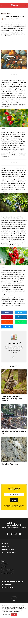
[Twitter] (11, 534)
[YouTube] (20, 534)
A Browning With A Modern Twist (13, 432)
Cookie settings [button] (6, 614)
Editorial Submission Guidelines (12, 581)
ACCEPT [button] (14, 614)
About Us (4, 543)
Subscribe (4, 564)
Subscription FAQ (7, 570)
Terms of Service (7, 587)
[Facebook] (7, 534)
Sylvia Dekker (7, 19)
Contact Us (5, 546)
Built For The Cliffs (9, 464)
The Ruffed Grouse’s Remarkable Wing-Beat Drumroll (11, 399)
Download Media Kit (8, 552)
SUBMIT (14, 500)
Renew (3, 567)
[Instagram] (16, 534)
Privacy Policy (6, 584)
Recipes (9, 13)
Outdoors (4, 13)
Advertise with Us (7, 549)
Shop (3, 561)
